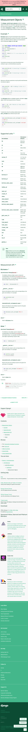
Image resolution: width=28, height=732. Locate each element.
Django (2, 9)
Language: (23, 722)
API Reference (7, 462)
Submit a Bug (4, 636)
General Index (5, 451)
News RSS (3, 679)
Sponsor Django (4, 690)
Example (5, 427)
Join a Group (3, 631)
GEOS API (24, 397)
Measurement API (8, 432)
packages (9, 465)
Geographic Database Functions (9, 397)
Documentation (6, 14)
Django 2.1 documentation (8, 460)
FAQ (2, 477)
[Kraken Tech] (3, 560)
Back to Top (14, 402)
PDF (14, 510)
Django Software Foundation (7, 616)
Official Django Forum (6, 494)
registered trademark (14, 727)
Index (2, 483)
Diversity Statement (5, 620)
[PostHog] (3, 583)
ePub (17, 510)
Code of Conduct (4, 618)
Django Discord (4, 654)
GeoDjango (8, 467)
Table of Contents (17, 483)
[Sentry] (3, 525)
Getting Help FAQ (4, 652)
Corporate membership (6, 693)
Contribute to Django (5, 634)
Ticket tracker (4, 500)
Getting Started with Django (7, 611)
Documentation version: (20, 726)
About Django (4, 609)
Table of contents (6, 448)
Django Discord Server (6, 488)
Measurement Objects (7, 425)
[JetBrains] (3, 538)
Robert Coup (8, 383)
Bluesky (2, 675)
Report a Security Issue (6, 638)
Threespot (4, 718)
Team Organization (5, 613)
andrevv (4, 722)
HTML (11, 510)
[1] (13, 26)
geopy (7, 386)
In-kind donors (5, 712)
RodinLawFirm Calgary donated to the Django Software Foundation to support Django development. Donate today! (16, 415)
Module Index (7, 483)
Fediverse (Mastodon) (5, 672)
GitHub (2, 668)
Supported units (7, 430)
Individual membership (6, 641)
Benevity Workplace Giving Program (9, 697)
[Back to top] (25, 729)
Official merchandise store (6, 695)
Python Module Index (7, 453)
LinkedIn (3, 677)
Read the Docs (9, 511)
